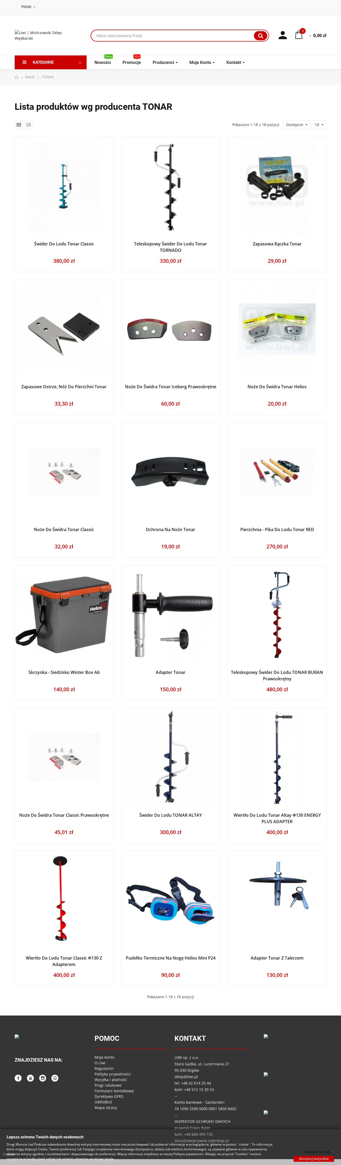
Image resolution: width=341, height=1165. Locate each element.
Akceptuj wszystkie (314, 1158)
